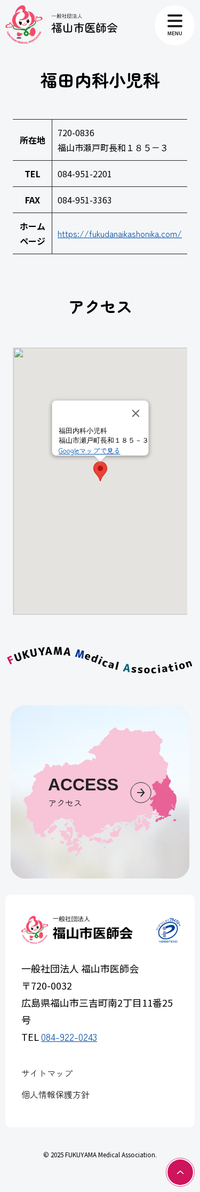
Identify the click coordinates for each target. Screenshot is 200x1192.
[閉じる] (135, 413)
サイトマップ (47, 1072)
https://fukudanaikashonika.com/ (120, 233)
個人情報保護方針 (55, 1094)
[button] (100, 471)
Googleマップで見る (89, 450)
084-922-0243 (69, 1037)
